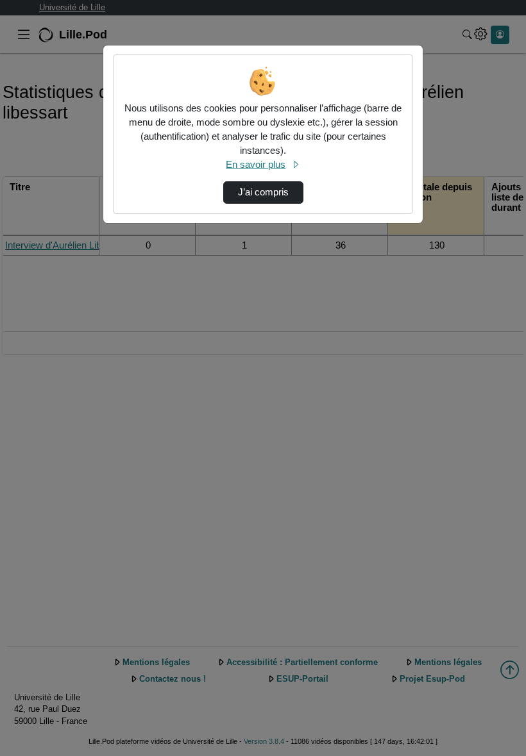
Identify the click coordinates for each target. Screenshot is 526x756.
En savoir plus (255, 165)
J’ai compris (263, 192)
